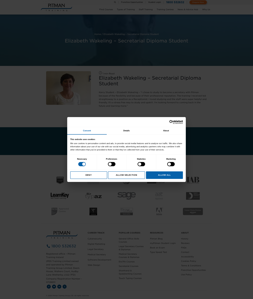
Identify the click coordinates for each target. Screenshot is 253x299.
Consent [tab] (87, 130)
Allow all (164, 175)
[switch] (111, 164)
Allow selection (126, 175)
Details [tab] (126, 130)
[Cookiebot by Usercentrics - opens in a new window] (171, 122)
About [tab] (166, 130)
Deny (89, 175)
